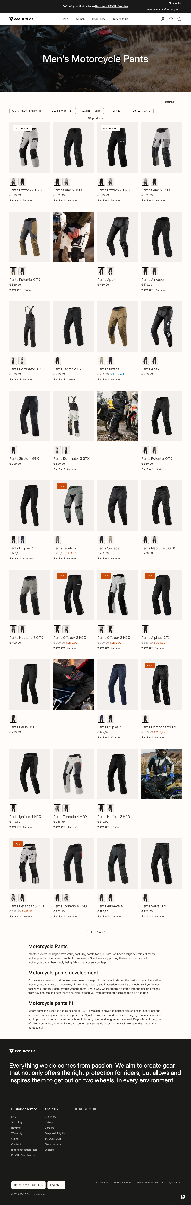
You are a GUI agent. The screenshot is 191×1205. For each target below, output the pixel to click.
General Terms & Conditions (149, 1182)
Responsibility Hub (56, 1133)
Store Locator (53, 1144)
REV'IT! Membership (23, 1155)
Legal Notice (174, 1182)
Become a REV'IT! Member (111, 6)
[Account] (162, 19)
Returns (16, 1127)
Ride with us (120, 19)
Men (65, 19)
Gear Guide (99, 19)
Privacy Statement (123, 1182)
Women (80, 19)
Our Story (50, 1116)
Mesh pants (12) (62, 110)
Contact (16, 1144)
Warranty (16, 1133)
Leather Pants (91, 110)
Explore (49, 1149)
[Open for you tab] (182, 1196)
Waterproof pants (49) (27, 110)
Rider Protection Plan (24, 1149)
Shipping (16, 1122)
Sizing (15, 1138)
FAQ (13, 1116)
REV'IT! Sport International (32, 1194)
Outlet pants (142, 110)
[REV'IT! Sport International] (21, 19)
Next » (101, 931)
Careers (49, 1127)
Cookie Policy (103, 1182)
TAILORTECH (53, 1138)
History (49, 1122)
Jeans (116, 110)
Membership (175, 3)
